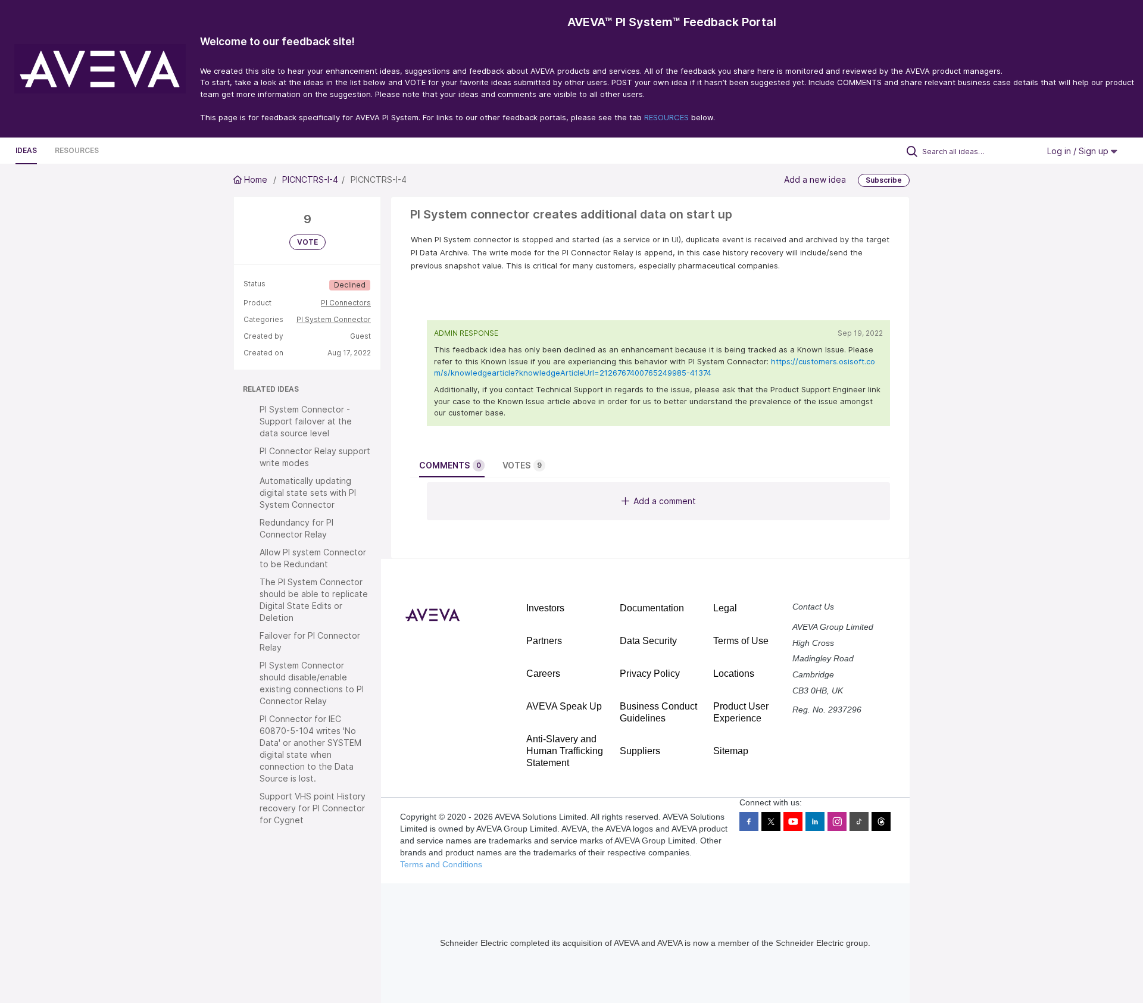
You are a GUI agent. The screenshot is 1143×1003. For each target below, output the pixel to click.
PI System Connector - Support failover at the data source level (306, 421)
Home (256, 179)
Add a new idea (815, 179)
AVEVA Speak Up (564, 706)
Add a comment (664, 501)
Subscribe (884, 180)
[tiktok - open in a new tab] (859, 821)
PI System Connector (333, 319)
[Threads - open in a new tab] (881, 821)
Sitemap (730, 751)
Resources (77, 150)
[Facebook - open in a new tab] (748, 821)
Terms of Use (741, 641)
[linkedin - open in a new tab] (815, 821)
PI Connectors (346, 302)
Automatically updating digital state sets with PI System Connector (308, 493)
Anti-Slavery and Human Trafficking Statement (564, 751)
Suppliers (640, 751)
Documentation (652, 608)
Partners (544, 641)
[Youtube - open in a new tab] (792, 821)
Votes (522, 465)
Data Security (648, 641)
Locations (733, 673)
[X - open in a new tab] (770, 821)
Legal (725, 608)
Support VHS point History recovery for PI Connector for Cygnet (313, 808)
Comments (450, 465)
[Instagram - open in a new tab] (837, 821)
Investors (545, 608)
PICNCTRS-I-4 (310, 179)
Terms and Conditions (441, 864)
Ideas (26, 150)
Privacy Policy (650, 673)
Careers (543, 673)
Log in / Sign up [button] (1079, 151)
